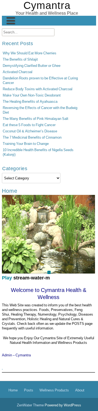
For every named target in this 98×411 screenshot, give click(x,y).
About (79, 390)
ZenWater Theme (31, 405)
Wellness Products (54, 390)
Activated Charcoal (17, 72)
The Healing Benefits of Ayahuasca (30, 101)
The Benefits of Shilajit (20, 59)
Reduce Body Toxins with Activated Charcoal (37, 89)
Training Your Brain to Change (26, 143)
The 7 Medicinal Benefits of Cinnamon (32, 137)
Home (13, 390)
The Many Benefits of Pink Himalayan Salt (35, 118)
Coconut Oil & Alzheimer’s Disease (30, 131)
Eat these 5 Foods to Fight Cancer (29, 125)
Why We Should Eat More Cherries (29, 53)
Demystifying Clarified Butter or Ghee (31, 65)
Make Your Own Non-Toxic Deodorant (32, 95)
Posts (28, 390)
